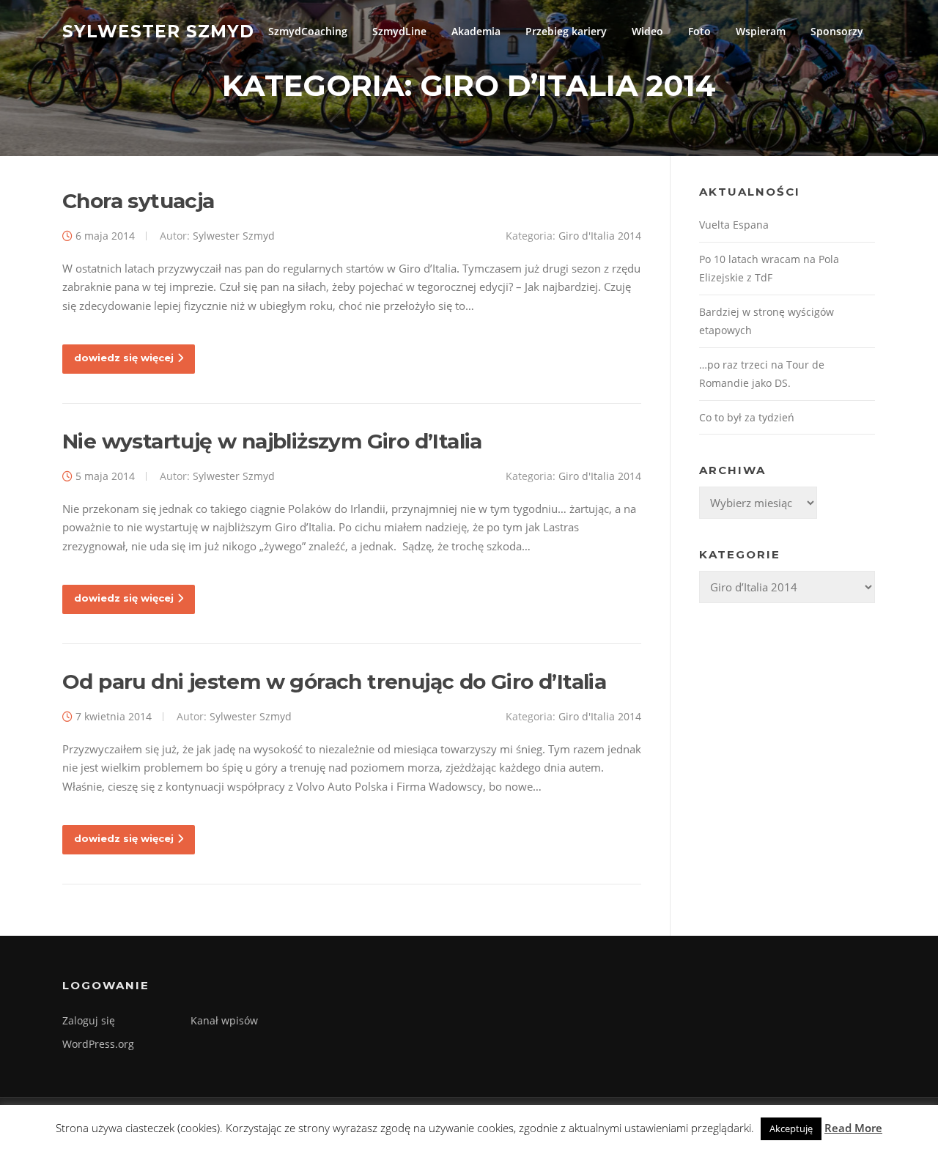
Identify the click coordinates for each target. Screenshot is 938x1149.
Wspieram (761, 31)
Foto (699, 31)
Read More (853, 1127)
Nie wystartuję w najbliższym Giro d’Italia (272, 441)
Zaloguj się (88, 1020)
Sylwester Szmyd (158, 31)
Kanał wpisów (224, 1020)
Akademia (476, 31)
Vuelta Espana (734, 225)
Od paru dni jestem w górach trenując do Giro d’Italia (334, 681)
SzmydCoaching (307, 31)
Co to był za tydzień (746, 417)
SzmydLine (399, 31)
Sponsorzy (836, 31)
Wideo (647, 31)
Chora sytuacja (138, 200)
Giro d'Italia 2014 (599, 236)
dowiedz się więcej (124, 357)
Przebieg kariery (566, 31)
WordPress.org (98, 1044)
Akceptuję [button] (791, 1128)
